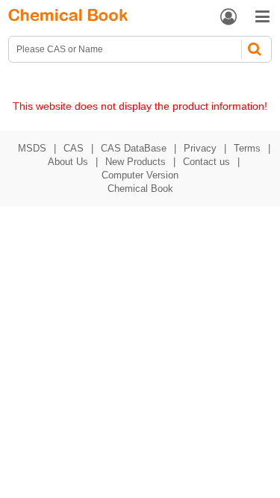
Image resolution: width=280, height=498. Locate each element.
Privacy (200, 148)
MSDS (32, 148)
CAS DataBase (134, 148)
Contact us (206, 161)
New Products (135, 161)
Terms (247, 148)
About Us (68, 161)
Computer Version (140, 175)
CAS (73, 148)
